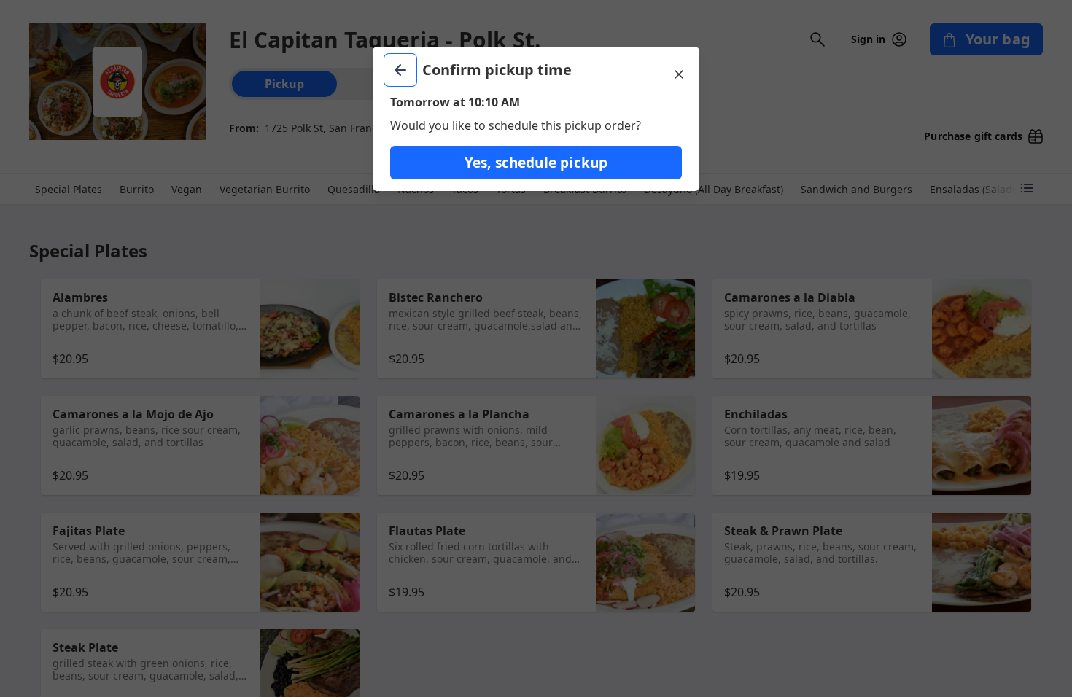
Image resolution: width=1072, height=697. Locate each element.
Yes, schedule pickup (536, 162)
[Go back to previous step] (400, 70)
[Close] (679, 74)
